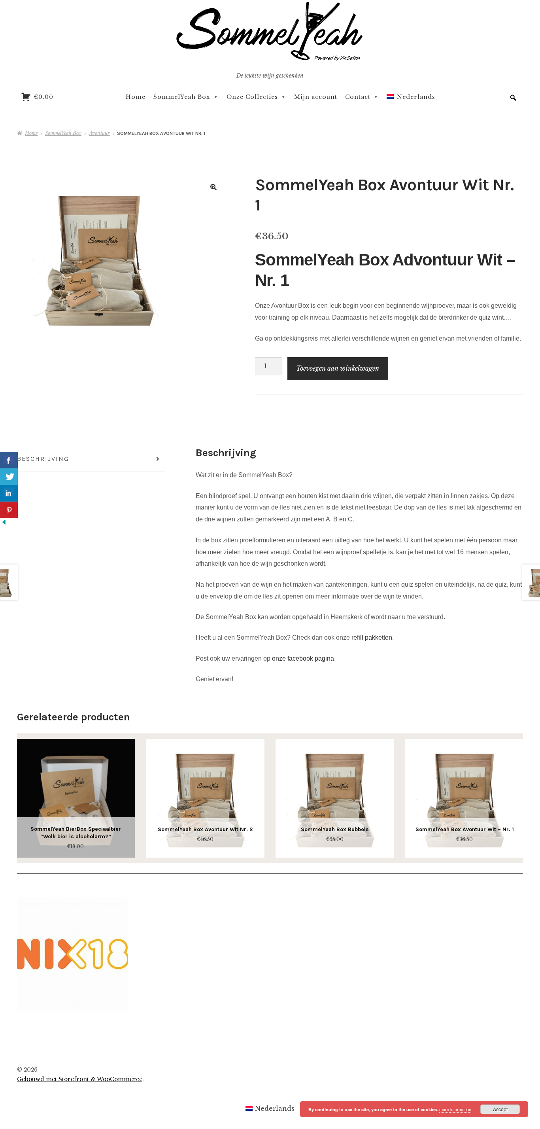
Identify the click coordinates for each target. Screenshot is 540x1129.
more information (455, 1109)
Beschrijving (43, 458)
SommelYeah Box (181, 96)
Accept (500, 1109)
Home (135, 96)
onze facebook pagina (303, 658)
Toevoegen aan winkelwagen (337, 368)
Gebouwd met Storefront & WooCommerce (79, 1079)
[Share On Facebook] (9, 460)
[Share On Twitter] (9, 476)
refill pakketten (371, 637)
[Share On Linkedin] (9, 493)
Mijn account (315, 96)
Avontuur (99, 133)
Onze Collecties (252, 96)
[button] (513, 98)
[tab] (91, 459)
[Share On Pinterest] (9, 510)
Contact (357, 96)
